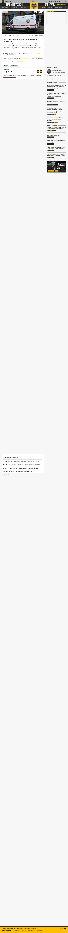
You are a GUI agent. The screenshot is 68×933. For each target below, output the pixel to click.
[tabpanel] (56, 166)
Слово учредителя (52, 67)
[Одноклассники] (37, 12)
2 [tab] (50, 171)
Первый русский (14, 4)
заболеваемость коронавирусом (35, 75)
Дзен (7, 65)
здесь (40, 930)
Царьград (50, 4)
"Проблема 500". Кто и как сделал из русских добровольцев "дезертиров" (21, 461)
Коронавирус (5, 11)
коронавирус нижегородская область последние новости (17, 75)
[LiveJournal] (40, 12)
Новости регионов (52, 125)
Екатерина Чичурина (7, 35)
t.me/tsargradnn (25, 58)
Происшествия (53, 130)
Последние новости (52, 82)
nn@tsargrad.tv (20, 61)
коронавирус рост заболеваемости (9, 77)
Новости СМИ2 (5, 474)
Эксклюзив (56, 122)
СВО (54, 114)
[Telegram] (42, 12)
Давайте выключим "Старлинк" (10, 458)
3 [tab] (51, 171)
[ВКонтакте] (35, 12)
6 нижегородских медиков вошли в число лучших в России (17, 471)
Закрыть (62, 928)
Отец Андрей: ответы (51, 11)
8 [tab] (58, 171)
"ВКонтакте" (36, 57)
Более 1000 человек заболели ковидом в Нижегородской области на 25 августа (22, 464)
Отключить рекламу (62, 4)
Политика (51, 98)
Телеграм (15, 65)
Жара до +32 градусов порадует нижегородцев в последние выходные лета (21, 468)
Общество (51, 137)
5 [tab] (54, 171)
